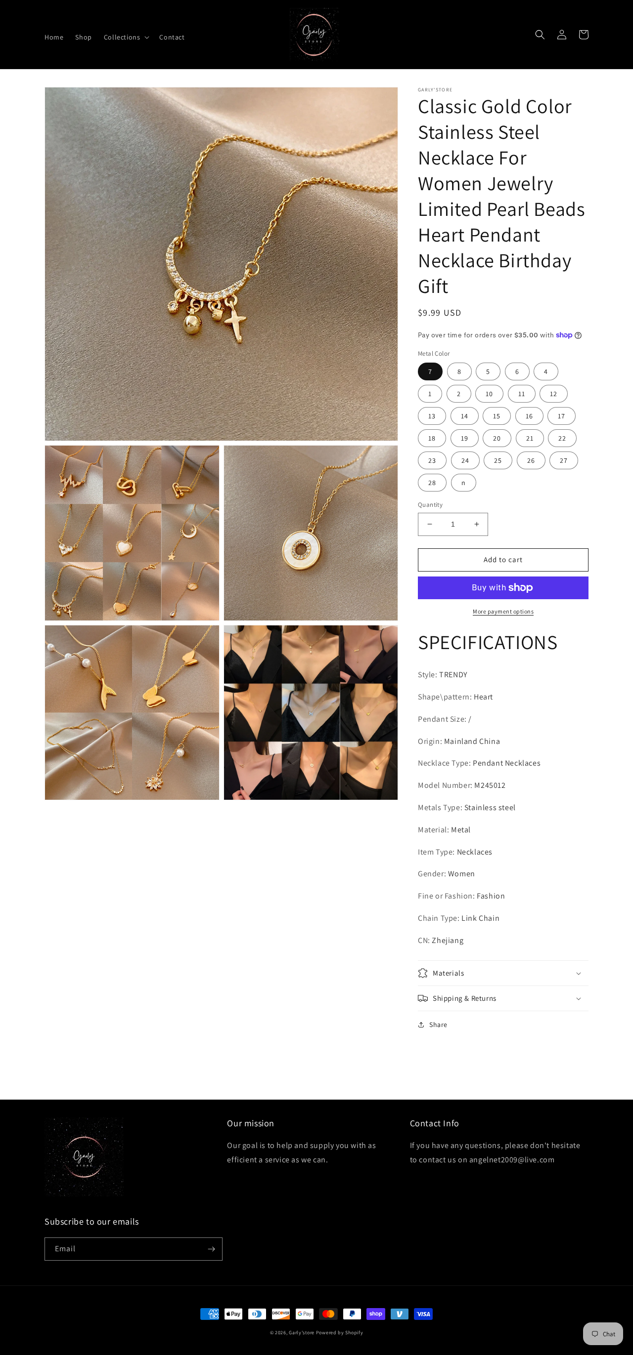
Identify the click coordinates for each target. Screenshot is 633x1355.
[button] (126, 37)
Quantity (430, 504)
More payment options (503, 611)
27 (564, 460)
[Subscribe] (211, 1249)
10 (489, 393)
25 (498, 460)
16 (529, 415)
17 (561, 415)
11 (521, 393)
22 (562, 438)
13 (432, 415)
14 (464, 415)
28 (432, 482)
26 (531, 460)
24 (465, 460)
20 (497, 438)
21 (530, 438)
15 (496, 415)
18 (432, 438)
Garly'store (302, 1332)
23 (432, 460)
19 (464, 438)
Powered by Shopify (339, 1332)
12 (553, 393)
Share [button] (438, 1024)
